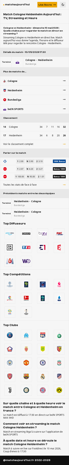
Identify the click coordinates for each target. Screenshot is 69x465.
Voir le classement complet (18, 144)
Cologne (13, 126)
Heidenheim (15, 135)
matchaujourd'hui (17, 4)
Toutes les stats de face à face (20, 184)
